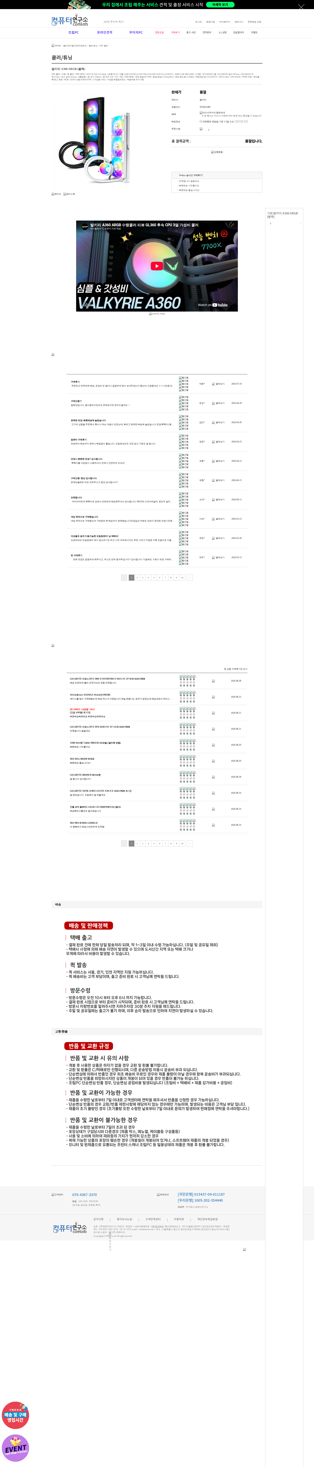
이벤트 (254, 32)
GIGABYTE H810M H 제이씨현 (85, 775)
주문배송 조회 (254, 22)
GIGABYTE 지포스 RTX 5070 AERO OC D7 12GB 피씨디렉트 (100, 727)
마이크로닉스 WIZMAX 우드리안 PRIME (90, 695)
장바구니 (239, 22)
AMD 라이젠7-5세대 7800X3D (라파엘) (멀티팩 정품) (95, 743)
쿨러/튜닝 (93, 46)
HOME (58, 46)
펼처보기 (220, 384)
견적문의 (207, 32)
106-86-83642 (157, 1226)
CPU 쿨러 (104, 46)
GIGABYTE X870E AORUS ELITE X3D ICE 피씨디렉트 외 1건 (101, 791)
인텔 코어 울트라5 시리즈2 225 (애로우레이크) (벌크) (95, 807)
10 (182, 578)
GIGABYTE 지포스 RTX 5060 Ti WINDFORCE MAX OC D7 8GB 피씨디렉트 (107, 679)
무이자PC (136, 33)
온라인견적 (104, 33)
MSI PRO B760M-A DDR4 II (84, 823)
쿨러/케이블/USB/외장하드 (75, 46)
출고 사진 (191, 32)
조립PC (73, 33)
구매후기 (175, 32)
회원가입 (210, 22)
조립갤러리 (238, 32)
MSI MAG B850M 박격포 (82, 759)
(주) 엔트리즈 (118, 1232)
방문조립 (159, 32)
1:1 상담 (223, 32)
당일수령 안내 (241, 121)
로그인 (198, 22)
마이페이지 (224, 22)
